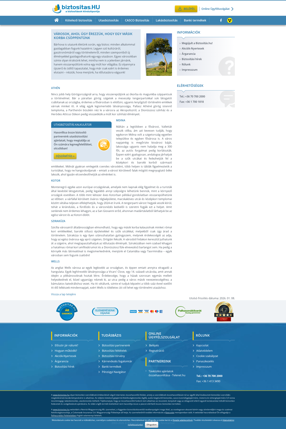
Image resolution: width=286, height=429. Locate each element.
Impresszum (189, 70)
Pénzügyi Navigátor (114, 372)
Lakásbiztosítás (167, 20)
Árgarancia (188, 54)
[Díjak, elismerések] (105, 311)
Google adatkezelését (183, 420)
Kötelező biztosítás (78, 20)
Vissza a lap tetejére (63, 294)
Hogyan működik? (66, 350)
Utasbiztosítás (108, 20)
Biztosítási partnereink (116, 345)
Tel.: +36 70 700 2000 (192, 96)
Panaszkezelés (205, 361)
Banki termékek (195, 20)
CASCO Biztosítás (137, 20)
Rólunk (186, 64)
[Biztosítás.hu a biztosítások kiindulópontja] (76, 8)
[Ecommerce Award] (224, 311)
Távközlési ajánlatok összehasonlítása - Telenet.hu (167, 373)
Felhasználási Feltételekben (63, 415)
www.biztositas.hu (61, 394)
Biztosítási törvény (113, 356)
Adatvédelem (204, 350)
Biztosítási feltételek (114, 350)
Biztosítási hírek (192, 59)
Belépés (154, 345)
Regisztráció (156, 350)
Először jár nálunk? (66, 345)
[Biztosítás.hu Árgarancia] (66, 311)
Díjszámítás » (65, 156)
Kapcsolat (202, 345)
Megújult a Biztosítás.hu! (197, 43)
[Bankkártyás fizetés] (146, 312)
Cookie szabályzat (207, 356)
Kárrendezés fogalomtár (117, 361)
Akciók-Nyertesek (193, 48)
